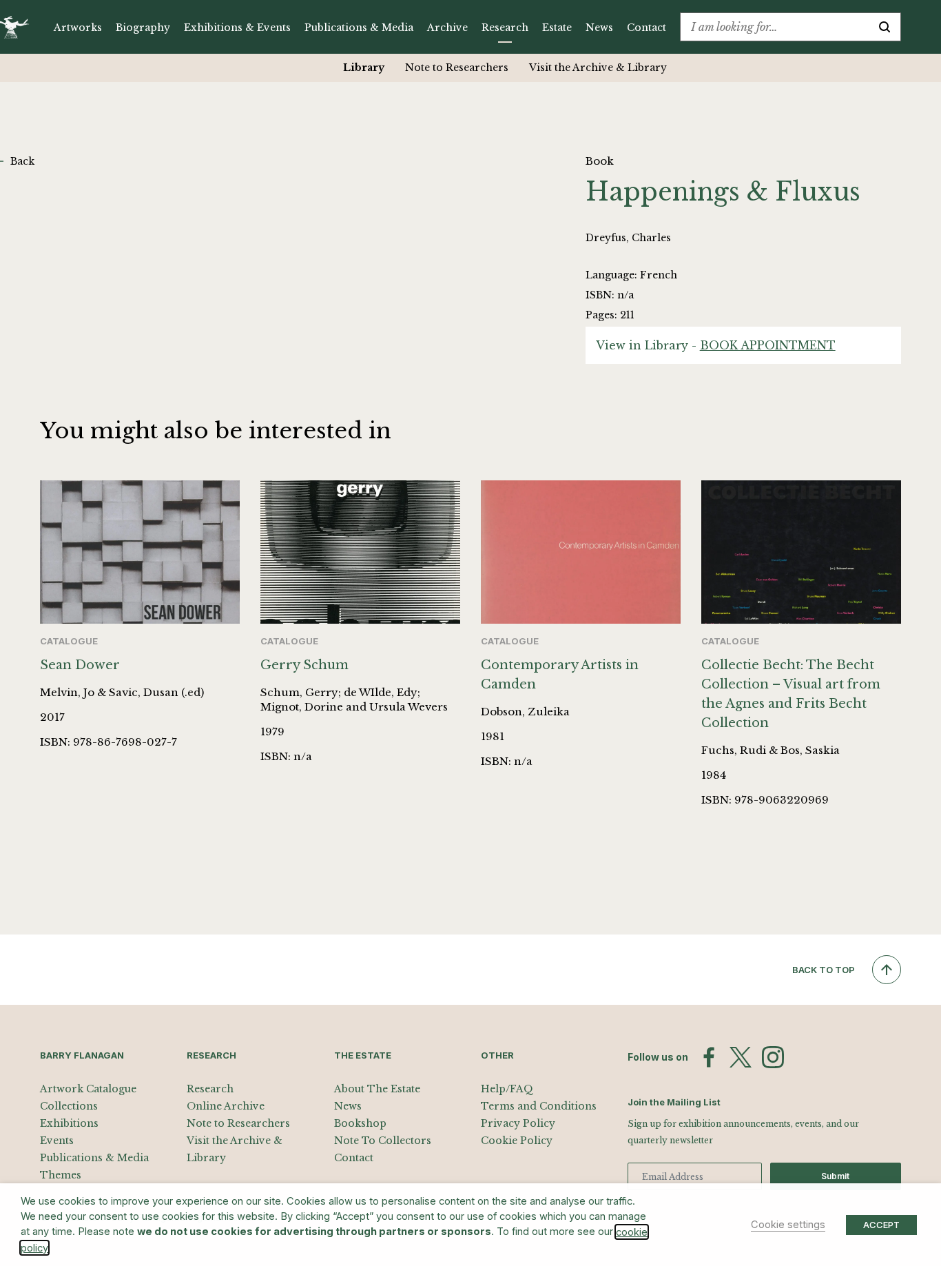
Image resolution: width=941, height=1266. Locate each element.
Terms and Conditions (539, 1106)
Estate (557, 27)
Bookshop (360, 1123)
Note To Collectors (382, 1140)
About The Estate (377, 1089)
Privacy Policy (518, 1123)
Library (363, 67)
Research (505, 27)
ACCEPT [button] (881, 1224)
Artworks (78, 27)
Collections (69, 1106)
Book (600, 160)
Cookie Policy (516, 1140)
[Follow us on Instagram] (773, 1057)
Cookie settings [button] (788, 1224)
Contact (646, 27)
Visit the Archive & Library (598, 67)
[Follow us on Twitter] (741, 1057)
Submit (835, 1176)
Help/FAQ (507, 1089)
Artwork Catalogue (88, 1089)
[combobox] (775, 27)
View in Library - (716, 345)
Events (57, 1140)
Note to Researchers (456, 67)
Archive (447, 27)
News (599, 27)
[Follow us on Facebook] (709, 1057)
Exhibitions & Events (237, 27)
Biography (143, 27)
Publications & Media (358, 27)
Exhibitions (69, 1123)
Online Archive (226, 1106)
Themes (60, 1175)
